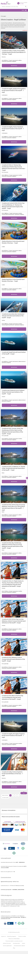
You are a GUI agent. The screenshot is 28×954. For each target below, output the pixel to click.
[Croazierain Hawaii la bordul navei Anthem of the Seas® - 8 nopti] (14, 341)
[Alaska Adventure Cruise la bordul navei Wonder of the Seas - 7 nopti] (14, 231)
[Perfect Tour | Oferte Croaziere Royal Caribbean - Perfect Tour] (14, 2)
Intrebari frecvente (7, 943)
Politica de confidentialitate (14, 938)
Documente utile (16, 943)
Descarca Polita (11, 903)
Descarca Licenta (20, 885)
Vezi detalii (14, 65)
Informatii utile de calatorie (19, 945)
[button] (23, 10)
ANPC (25, 866)
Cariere (23, 943)
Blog (14, 948)
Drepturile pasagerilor (11, 936)
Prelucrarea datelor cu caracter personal (14, 941)
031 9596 (22, 3)
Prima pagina (3, 16)
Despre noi (3, 936)
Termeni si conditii (22, 936)
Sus (24, 793)
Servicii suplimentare (7, 945)
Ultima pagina (5, 797)
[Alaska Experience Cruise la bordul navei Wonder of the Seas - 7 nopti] (14, 269)
